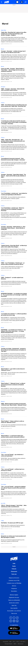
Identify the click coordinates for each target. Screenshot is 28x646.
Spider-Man (3, 30)
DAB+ (15, 643)
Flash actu (14, 574)
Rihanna (3, 401)
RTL (14, 641)
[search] (25, 2)
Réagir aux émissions (14, 577)
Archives (14, 585)
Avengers (3, 86)
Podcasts (14, 568)
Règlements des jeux (14, 597)
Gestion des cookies (14, 602)
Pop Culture (3, 191)
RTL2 (18, 641)
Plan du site (14, 613)
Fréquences (14, 588)
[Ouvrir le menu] (1, 2)
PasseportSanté (8, 643)
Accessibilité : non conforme (14, 610)
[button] (17, 2)
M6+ (10, 641)
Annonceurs (20, 643)
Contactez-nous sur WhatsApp (14, 583)
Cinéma (2, 102)
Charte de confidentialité (14, 600)
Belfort (2, 533)
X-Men (2, 520)
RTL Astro (23, 641)
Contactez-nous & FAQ (14, 580)
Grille (14, 563)
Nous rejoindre (14, 608)
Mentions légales (14, 594)
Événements (14, 571)
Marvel (2, 66)
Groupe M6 (5, 641)
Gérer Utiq (14, 605)
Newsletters (14, 591)
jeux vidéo (3, 503)
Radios (14, 566)
